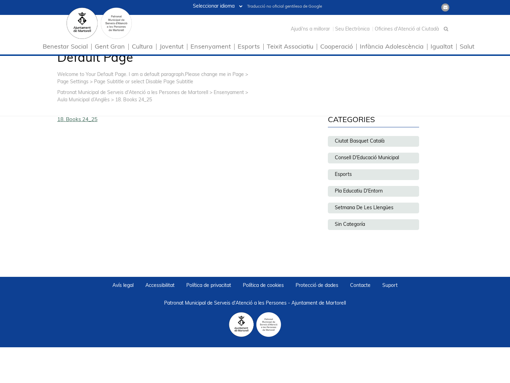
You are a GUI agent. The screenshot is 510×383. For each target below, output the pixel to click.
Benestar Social (65, 47)
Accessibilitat (160, 285)
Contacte (360, 285)
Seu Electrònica (352, 29)
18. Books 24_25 (77, 119)
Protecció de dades (317, 285)
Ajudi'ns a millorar (310, 29)
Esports (249, 47)
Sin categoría (350, 224)
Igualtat (442, 47)
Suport (390, 285)
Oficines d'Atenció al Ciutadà (407, 29)
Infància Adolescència (392, 47)
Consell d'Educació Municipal (367, 158)
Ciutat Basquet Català (359, 141)
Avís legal (123, 285)
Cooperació (336, 47)
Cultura (142, 47)
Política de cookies (263, 285)
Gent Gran (110, 47)
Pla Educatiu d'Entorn (359, 191)
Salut (467, 47)
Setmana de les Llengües (364, 208)
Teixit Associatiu (290, 47)
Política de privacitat (208, 285)
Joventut (172, 47)
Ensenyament (210, 47)
